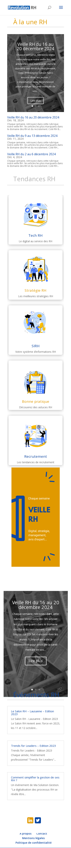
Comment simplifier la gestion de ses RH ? (35, 778)
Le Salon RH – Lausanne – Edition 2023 (32, 712)
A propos (25, 833)
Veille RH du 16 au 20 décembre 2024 (35, 46)
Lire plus (35, 100)
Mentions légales (33, 838)
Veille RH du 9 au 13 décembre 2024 (32, 136)
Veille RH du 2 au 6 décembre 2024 (31, 154)
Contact (41, 833)
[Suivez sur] (30, 820)
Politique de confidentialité (33, 842)
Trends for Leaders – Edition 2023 (33, 746)
